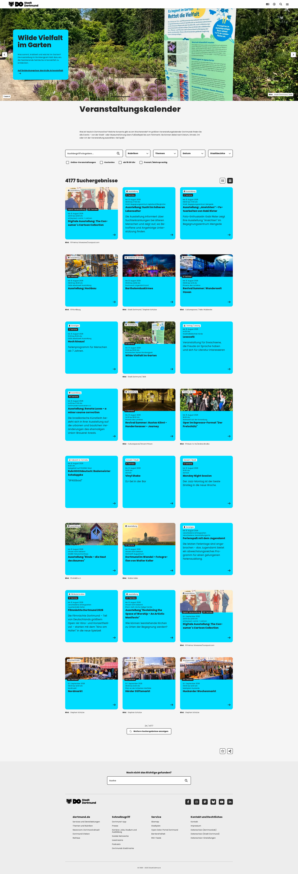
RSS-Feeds (156, 838)
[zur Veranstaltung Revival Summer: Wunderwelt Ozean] (206, 280)
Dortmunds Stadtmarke (123, 848)
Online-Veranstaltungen (83, 162)
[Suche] (186, 780)
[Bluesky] (213, 802)
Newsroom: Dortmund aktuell (86, 830)
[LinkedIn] (230, 802)
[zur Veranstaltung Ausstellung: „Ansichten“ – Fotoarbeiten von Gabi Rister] (206, 213)
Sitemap (155, 821)
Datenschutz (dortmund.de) (204, 830)
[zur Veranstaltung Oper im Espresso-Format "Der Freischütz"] (206, 415)
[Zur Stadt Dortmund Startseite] (23, 4)
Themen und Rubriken (83, 825)
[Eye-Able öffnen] (274, 4)
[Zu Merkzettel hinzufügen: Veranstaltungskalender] (222, 751)
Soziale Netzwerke (120, 836)
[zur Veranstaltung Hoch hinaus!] (91, 347)
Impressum (196, 825)
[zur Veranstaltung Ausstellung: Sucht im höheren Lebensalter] (149, 213)
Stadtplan (155, 825)
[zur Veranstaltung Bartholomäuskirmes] (149, 280)
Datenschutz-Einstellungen (203, 838)
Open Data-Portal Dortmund (164, 830)
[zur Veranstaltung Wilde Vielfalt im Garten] (149, 347)
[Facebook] (188, 802)
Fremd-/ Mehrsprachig (155, 162)
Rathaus (76, 838)
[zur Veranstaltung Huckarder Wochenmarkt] (206, 683)
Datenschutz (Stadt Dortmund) (205, 834)
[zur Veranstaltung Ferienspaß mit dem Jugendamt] (206, 549)
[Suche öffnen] (281, 4)
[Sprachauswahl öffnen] (268, 4)
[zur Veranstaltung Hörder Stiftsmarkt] (149, 683)
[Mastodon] (205, 802)
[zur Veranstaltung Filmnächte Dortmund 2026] (91, 616)
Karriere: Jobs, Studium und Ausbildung (124, 831)
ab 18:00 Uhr (129, 162)
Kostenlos (109, 162)
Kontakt (194, 821)
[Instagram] (196, 802)
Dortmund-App (119, 821)
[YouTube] (221, 802)
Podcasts (116, 844)
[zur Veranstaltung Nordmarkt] (91, 683)
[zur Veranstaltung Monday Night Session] (206, 482)
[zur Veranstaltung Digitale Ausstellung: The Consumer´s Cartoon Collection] (91, 213)
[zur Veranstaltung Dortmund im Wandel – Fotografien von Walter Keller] (149, 549)
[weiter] (293, 54)
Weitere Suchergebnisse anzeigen (150, 731)
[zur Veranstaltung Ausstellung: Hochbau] (91, 280)
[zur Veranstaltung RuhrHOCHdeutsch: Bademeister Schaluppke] (91, 482)
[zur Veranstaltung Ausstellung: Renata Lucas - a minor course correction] (91, 415)
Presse (115, 825)
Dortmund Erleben (81, 834)
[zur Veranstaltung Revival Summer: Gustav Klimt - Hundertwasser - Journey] (149, 415)
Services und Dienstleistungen (86, 821)
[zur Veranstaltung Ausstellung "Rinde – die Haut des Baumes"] (91, 549)
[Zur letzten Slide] (4, 54)
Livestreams (117, 840)
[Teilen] (230, 751)
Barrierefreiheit (158, 834)
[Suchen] (118, 153)
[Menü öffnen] (287, 4)
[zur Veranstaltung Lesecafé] (206, 347)
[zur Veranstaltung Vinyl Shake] (149, 482)
